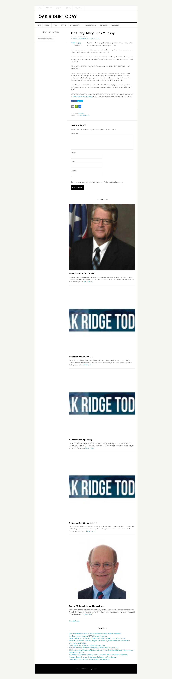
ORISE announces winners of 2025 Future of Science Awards (89, 659)
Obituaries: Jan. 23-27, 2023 (80, 440)
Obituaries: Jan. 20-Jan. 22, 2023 (82, 523)
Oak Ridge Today (58, 16)
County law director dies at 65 (82, 273)
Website (73, 171)
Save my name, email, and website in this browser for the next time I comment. (97, 182)
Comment (74, 134)
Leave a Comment (95, 38)
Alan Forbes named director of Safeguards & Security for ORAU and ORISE (94, 648)
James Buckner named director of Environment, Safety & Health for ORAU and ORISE (97, 638)
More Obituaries (74, 621)
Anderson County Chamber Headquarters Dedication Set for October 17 (93, 657)
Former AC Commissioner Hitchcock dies (86, 606)
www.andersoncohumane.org (82, 96)
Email (73, 162)
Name (73, 153)
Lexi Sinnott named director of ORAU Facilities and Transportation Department (95, 634)
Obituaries (81, 113)
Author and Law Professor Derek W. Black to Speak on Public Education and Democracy (98, 655)
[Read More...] (88, 282)
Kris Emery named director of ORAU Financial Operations (88, 636)
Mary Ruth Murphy (84, 115)
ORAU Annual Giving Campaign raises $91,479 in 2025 (87, 645)
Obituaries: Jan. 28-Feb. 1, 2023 (82, 357)
